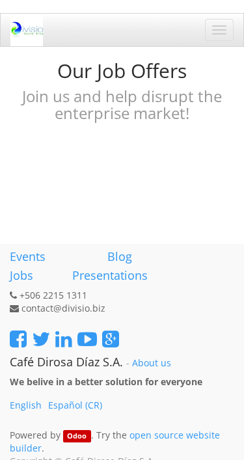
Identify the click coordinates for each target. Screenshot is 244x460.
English (26, 405)
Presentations (108, 275)
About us (151, 363)
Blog (119, 256)
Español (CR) (75, 405)
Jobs (21, 275)
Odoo (77, 435)
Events (28, 256)
